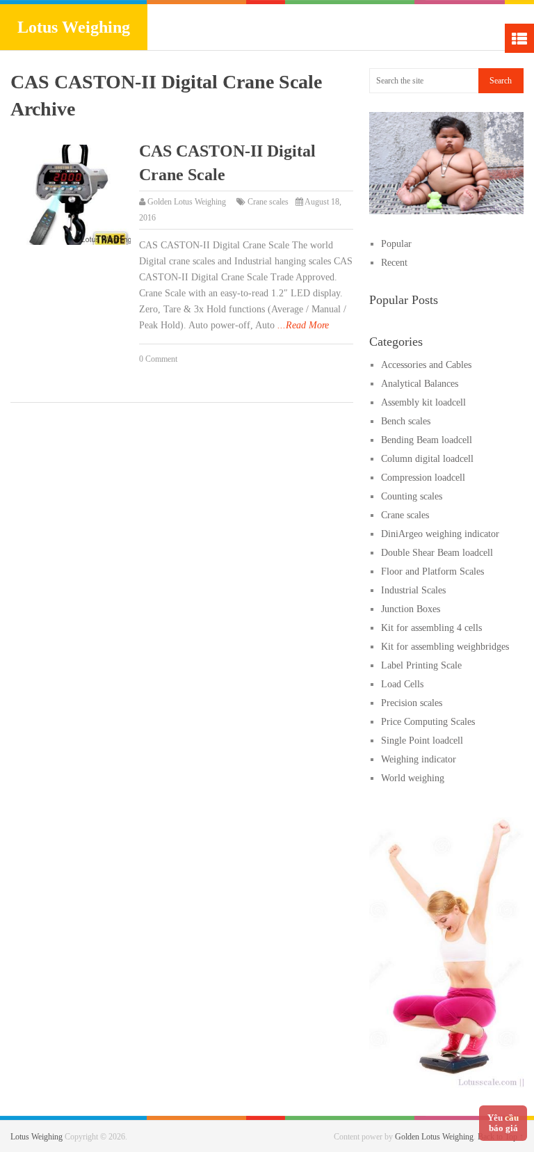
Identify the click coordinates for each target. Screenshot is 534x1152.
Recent (394, 262)
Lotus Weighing (73, 27)
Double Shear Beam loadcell (437, 552)
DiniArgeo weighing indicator (440, 534)
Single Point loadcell (422, 740)
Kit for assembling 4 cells (431, 628)
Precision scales (411, 703)
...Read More (303, 325)
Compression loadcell (423, 477)
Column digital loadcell (427, 459)
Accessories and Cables (426, 365)
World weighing (412, 778)
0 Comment (158, 359)
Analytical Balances (419, 383)
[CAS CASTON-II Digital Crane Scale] (70, 195)
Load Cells (402, 684)
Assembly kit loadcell (423, 402)
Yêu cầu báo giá (503, 1123)
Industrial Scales (413, 590)
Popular (396, 244)
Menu (519, 38)
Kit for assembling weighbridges (445, 646)
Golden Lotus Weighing (186, 202)
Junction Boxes (410, 609)
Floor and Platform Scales (432, 571)
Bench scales (405, 421)
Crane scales (268, 202)
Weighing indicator (418, 759)
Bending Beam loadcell (426, 440)
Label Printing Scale (421, 665)
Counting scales (411, 496)
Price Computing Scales (428, 722)
